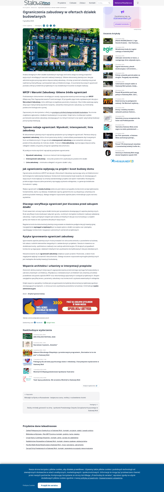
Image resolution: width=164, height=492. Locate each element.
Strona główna (26, 7)
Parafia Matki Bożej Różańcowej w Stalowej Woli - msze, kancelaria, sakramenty (55, 445)
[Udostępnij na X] (51, 25)
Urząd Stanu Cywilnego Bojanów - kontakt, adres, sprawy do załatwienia (52, 438)
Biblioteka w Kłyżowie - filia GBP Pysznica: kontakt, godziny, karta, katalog (52, 434)
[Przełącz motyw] (138, 3)
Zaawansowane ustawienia (110, 478)
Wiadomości (34, 7)
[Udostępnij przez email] (47, 25)
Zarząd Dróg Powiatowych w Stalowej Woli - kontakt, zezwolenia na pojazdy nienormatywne (59, 448)
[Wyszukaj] (109, 3)
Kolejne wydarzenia (89, 386)
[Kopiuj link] (44, 25)
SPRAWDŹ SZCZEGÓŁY (122, 24)
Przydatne (62, 3)
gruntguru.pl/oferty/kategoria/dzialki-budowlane (70, 112)
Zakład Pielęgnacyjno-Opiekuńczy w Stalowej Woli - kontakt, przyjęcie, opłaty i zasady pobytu (59, 430)
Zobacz (82, 3)
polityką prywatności (89, 478)
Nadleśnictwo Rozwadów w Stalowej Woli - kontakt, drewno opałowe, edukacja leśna (56, 441)
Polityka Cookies (29, 485)
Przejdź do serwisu (49, 485)
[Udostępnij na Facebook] (54, 25)
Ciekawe (73, 3)
